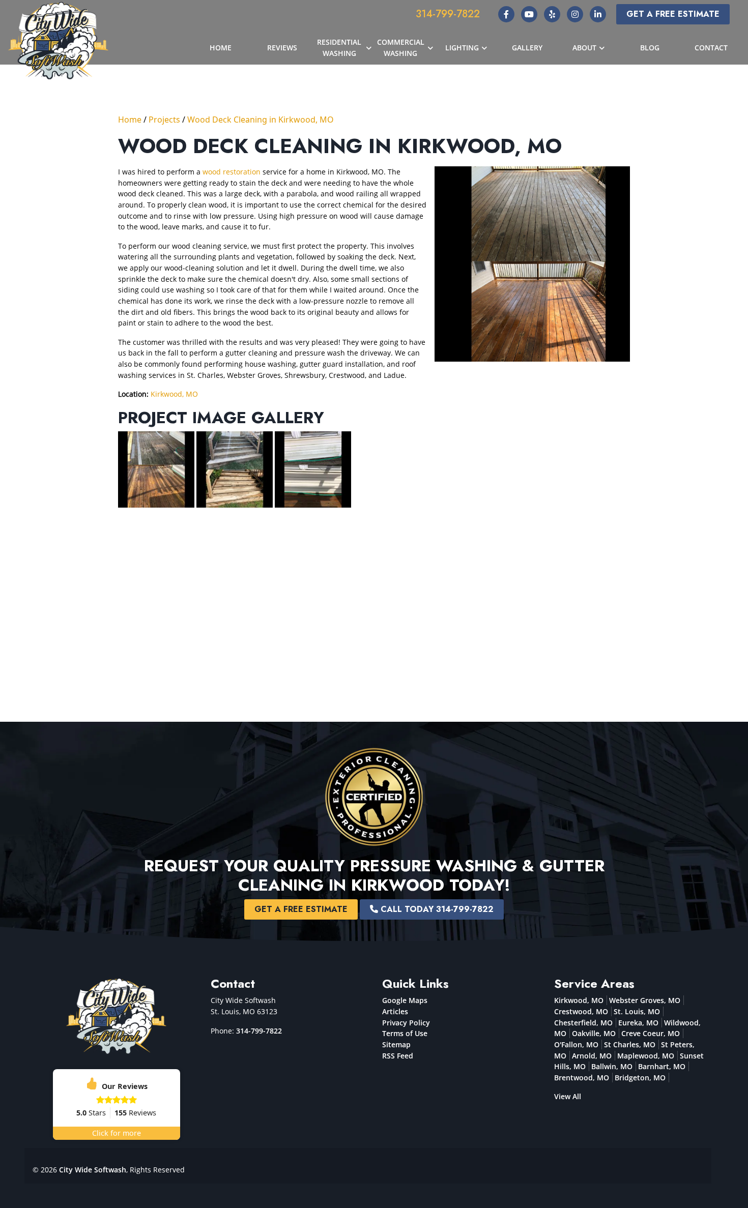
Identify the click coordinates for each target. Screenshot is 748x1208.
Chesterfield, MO (583, 1022)
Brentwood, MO (581, 1077)
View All (567, 1096)
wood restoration (232, 171)
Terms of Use (404, 1033)
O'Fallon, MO (576, 1044)
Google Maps (404, 1000)
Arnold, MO (592, 1055)
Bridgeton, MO (640, 1077)
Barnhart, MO (661, 1066)
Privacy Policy (406, 1022)
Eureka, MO (638, 1022)
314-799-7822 (448, 14)
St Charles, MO (629, 1044)
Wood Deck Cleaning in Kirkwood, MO (260, 119)
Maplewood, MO (645, 1055)
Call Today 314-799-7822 (436, 909)
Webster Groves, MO (644, 1000)
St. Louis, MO (637, 1011)
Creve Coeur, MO (650, 1033)
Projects (164, 119)
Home (129, 119)
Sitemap (396, 1044)
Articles (395, 1011)
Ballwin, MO (611, 1066)
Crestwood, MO (581, 1011)
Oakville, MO (594, 1033)
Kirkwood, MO (174, 394)
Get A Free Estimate (673, 14)
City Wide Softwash (92, 1169)
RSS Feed (397, 1055)
